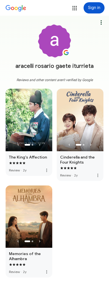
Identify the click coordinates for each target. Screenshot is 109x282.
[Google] (16, 8)
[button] (74, 8)
